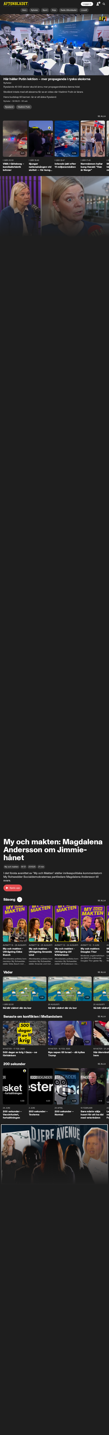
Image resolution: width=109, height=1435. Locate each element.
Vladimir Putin (24, 107)
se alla (102, 116)
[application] (54, 44)
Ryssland (9, 107)
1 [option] (19, 899)
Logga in (87, 4)
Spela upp (15, 888)
